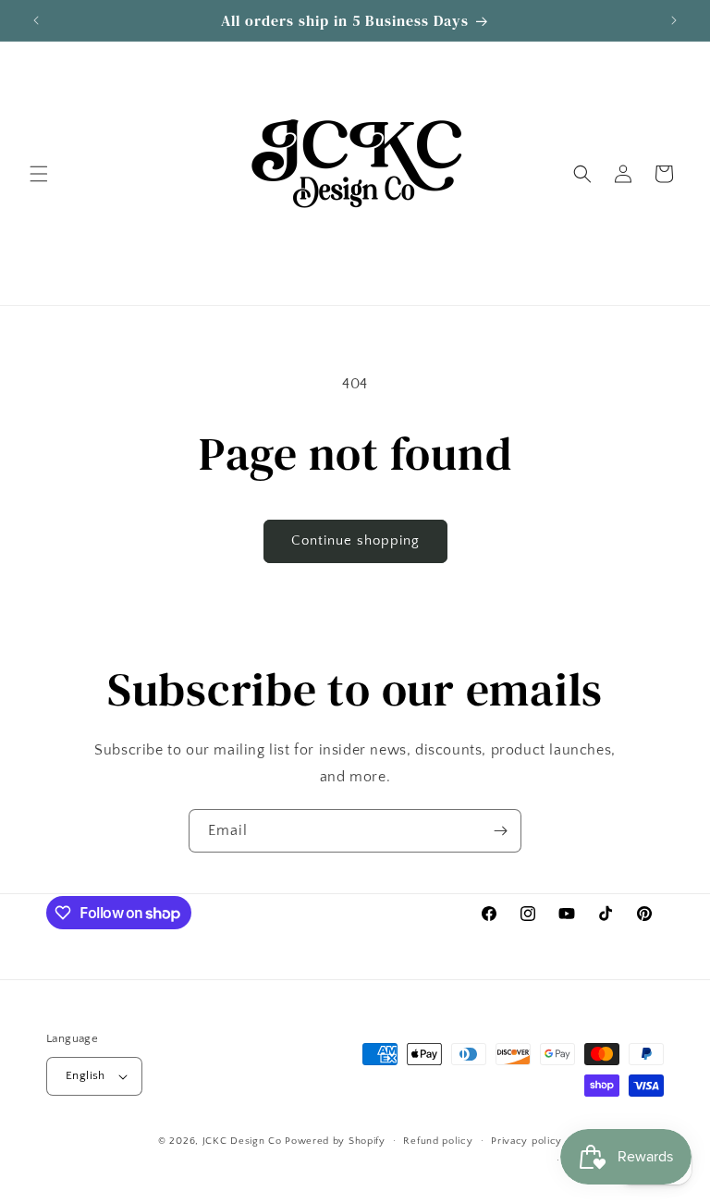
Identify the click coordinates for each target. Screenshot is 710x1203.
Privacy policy (526, 1141)
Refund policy (437, 1141)
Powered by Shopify (335, 1141)
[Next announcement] (674, 20)
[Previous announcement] (36, 20)
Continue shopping (355, 540)
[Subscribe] (500, 831)
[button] (38, 173)
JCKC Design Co (244, 1141)
